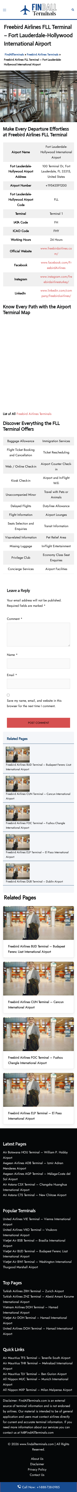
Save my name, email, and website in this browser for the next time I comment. (34, 703)
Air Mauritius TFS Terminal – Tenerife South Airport (36, 1358)
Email (12, 675)
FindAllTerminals (14, 54)
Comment (14, 619)
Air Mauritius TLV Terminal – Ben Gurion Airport (35, 1374)
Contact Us (37, 1475)
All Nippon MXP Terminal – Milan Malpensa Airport (37, 1390)
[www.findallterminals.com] (39, 9)
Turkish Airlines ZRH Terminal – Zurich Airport (33, 1291)
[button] (73, 9)
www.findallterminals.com (37, 1444)
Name (12, 654)
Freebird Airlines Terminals (42, 54)
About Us (37, 1458)
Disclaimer (37, 1464)
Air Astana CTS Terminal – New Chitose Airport (34, 1195)
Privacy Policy (37, 1469)
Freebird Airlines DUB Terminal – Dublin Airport (34, 881)
